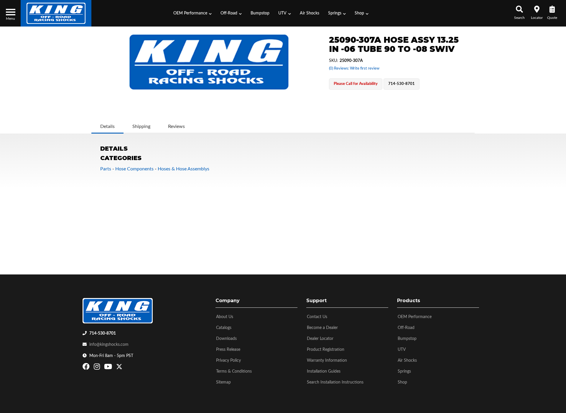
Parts (105, 169)
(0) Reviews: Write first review (354, 68)
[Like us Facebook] (87, 368)
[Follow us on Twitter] (119, 368)
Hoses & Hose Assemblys (183, 169)
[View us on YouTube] (108, 368)
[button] (192, 13)
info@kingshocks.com (109, 345)
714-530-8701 (102, 333)
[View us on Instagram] (97, 368)
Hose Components (134, 169)
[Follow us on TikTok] (125, 368)
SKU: (333, 61)
